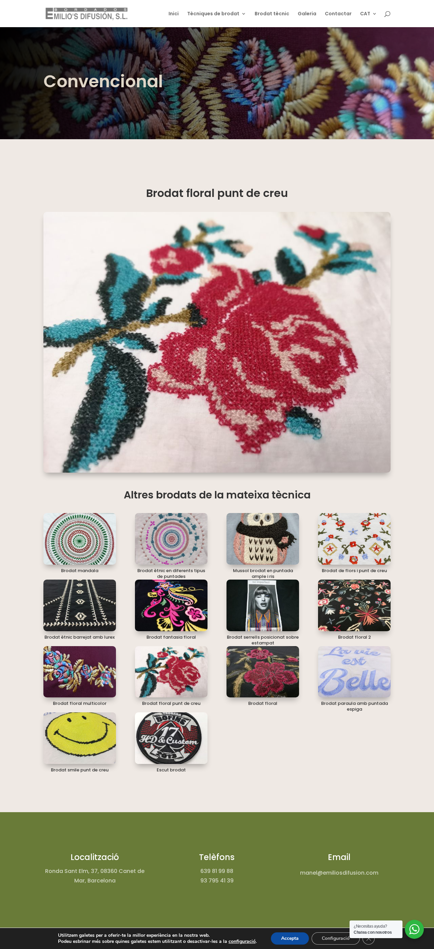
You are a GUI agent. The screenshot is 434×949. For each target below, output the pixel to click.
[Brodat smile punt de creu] (79, 738)
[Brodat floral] (262, 672)
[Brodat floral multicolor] (79, 672)
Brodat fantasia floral (171, 637)
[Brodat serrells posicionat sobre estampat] (262, 605)
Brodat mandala (79, 570)
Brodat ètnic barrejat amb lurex (79, 637)
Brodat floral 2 (354, 637)
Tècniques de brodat (213, 14)
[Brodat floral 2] (354, 605)
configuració (242, 941)
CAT (365, 14)
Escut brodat (171, 770)
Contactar (338, 14)
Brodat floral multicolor (79, 703)
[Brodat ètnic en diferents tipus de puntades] (171, 539)
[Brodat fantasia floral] (171, 605)
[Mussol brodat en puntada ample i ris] (262, 539)
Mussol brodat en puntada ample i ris (263, 573)
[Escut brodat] (171, 738)
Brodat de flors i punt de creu (354, 570)
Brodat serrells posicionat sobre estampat (263, 640)
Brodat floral (262, 703)
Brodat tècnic (272, 14)
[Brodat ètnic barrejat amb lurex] (79, 605)
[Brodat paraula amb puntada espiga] (354, 672)
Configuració (336, 938)
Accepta (290, 938)
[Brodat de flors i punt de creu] (354, 539)
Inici (174, 14)
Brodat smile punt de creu (79, 770)
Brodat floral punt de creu (171, 703)
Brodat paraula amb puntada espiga (354, 706)
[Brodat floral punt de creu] (171, 672)
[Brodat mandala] (79, 539)
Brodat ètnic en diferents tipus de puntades (171, 573)
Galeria (307, 14)
